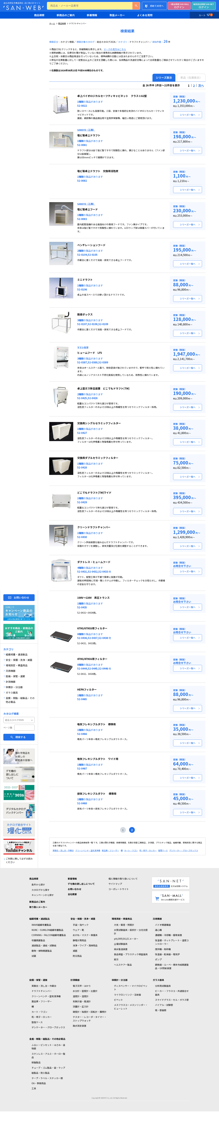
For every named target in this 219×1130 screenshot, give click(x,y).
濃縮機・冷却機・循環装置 (168, 935)
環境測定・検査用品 (122, 918)
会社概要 (72, 894)
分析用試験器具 (163, 985)
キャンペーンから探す (43, 895)
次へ (201, 85)
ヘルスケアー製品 (123, 964)
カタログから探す (41, 889)
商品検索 (39, 15)
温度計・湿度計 (80, 996)
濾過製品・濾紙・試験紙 (44, 945)
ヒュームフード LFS (89, 353)
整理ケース (163, 850)
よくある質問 (144, 15)
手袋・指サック (80, 924)
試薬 (34, 955)
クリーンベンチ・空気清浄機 (87, 850)
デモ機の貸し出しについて (81, 883)
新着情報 (92, 15)
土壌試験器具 (120, 943)
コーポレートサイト (119, 889)
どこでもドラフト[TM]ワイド (94, 492)
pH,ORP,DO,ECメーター (126, 938)
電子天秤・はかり (82, 985)
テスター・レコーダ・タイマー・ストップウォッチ (89, 1018)
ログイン (179, 6)
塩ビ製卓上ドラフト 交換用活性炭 (97, 171)
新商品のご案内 (66, 15)
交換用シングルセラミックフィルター (99, 423)
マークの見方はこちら (115, 49)
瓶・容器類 (160, 1010)
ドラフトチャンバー (42, 991)
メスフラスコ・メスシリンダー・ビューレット (131, 1006)
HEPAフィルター (87, 689)
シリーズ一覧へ (187, 114)
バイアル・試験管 (164, 1004)
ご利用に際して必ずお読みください (19, 860)
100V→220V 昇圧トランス (93, 598)
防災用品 (77, 955)
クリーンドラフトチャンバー (93, 527)
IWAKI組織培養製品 (41, 924)
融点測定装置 (79, 1025)
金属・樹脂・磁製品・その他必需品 (47, 1038)
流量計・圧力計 (80, 1006)
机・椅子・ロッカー (148, 850)
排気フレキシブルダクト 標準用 (96, 793)
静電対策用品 (79, 940)
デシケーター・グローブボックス (183, 850)
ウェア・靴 (78, 929)
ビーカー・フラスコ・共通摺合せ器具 (172, 992)
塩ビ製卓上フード (87, 209)
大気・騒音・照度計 (124, 924)
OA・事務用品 (39, 1083)
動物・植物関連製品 (42, 950)
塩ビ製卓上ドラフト (88, 135)
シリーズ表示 (164, 77)
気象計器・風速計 (82, 1001)
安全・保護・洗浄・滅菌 (83, 918)
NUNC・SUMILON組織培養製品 (47, 929)
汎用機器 (157, 918)
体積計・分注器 (119, 979)
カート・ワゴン (131, 850)
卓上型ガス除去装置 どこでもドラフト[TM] (103, 388)
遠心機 (158, 929)
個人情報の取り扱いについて (123, 878)
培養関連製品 (38, 940)
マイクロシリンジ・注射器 (127, 994)
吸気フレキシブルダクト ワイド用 (97, 759)
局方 (116, 959)
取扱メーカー (117, 15)
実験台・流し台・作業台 (63, 850)
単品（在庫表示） (191, 77)
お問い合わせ (21, 597)
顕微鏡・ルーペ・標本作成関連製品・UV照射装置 (172, 966)
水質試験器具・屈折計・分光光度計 (131, 931)
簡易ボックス (85, 314)
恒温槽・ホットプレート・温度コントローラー (172, 942)
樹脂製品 (36, 1062)
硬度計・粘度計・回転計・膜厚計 (89, 1011)
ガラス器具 (158, 979)
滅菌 (75, 950)
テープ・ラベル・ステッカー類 (47, 1078)
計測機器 (75, 979)
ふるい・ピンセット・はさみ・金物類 (48, 1046)
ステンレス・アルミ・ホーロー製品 (48, 1055)
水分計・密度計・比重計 (85, 991)
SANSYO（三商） (86, 129)
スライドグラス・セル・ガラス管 (172, 999)
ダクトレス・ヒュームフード (93, 562)
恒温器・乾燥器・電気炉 (167, 954)
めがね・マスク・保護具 (85, 935)
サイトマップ (115, 883)
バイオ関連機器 (163, 924)
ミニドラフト (85, 279)
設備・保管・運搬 (38, 979)
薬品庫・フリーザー (110, 850)
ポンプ (158, 959)
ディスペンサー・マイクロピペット (130, 987)
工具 (34, 1088)
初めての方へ (157, 5)
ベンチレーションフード (91, 245)
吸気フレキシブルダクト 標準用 (96, 724)
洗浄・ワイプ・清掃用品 (85, 945)
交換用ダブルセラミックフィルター (97, 458)
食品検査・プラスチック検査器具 (131, 954)
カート (205, 15)
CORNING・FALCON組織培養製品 (49, 935)
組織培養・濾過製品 (39, 918)
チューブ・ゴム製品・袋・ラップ (48, 1067)
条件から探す (38, 884)
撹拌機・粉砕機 (163, 949)
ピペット (118, 999)
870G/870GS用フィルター (92, 659)
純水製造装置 (120, 949)
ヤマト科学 (82, 347)
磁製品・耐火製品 (41, 1072)
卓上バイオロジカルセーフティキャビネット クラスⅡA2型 (112, 96)
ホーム (52, 23)
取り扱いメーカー (38, 907)
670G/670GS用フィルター (92, 628)
